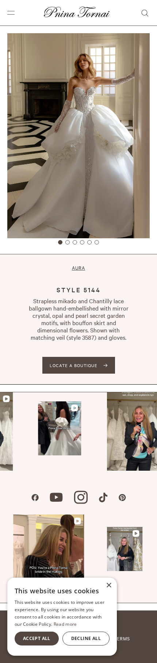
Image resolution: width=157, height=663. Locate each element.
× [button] (108, 585)
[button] (11, 13)
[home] (75, 13)
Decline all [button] (86, 638)
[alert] (62, 617)
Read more (65, 624)
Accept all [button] (36, 638)
